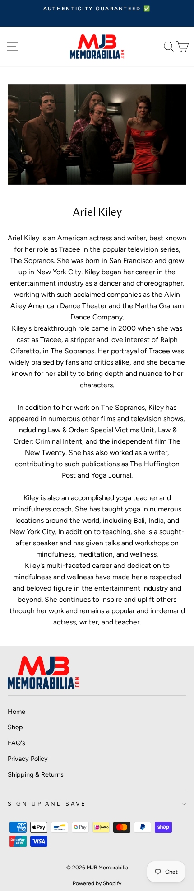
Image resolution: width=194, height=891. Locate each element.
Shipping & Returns (36, 774)
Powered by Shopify (97, 883)
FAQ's (16, 743)
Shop (15, 727)
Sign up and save (47, 803)
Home (16, 712)
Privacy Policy (28, 759)
